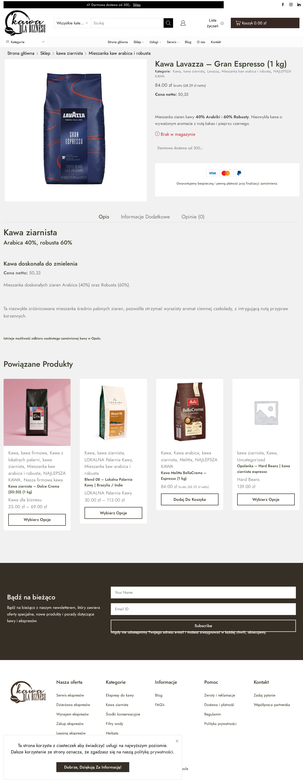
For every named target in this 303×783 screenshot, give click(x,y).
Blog (188, 42)
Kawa (177, 71)
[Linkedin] (299, 5)
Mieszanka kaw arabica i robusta (120, 53)
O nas (201, 42)
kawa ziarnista (69, 53)
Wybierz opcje (37, 519)
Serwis (171, 42)
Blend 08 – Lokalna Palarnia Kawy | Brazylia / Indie (108, 482)
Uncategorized (251, 460)
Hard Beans (248, 479)
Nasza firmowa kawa (43, 480)
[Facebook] (283, 5)
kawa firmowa (34, 453)
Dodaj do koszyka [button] (190, 499)
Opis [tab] (104, 216)
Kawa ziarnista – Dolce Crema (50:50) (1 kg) (33, 489)
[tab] (104, 216)
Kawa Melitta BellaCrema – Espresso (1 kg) (183, 475)
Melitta (186, 460)
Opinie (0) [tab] (193, 216)
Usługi (154, 42)
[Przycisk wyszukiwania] (168, 23)
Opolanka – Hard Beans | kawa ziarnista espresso (263, 468)
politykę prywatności (153, 752)
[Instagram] (291, 5)
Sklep (137, 4)
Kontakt (216, 42)
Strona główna (118, 42)
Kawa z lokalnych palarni (35, 456)
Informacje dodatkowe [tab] (145, 216)
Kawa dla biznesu (25, 500)
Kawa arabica (186, 453)
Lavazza (213, 71)
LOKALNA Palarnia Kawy (108, 460)
